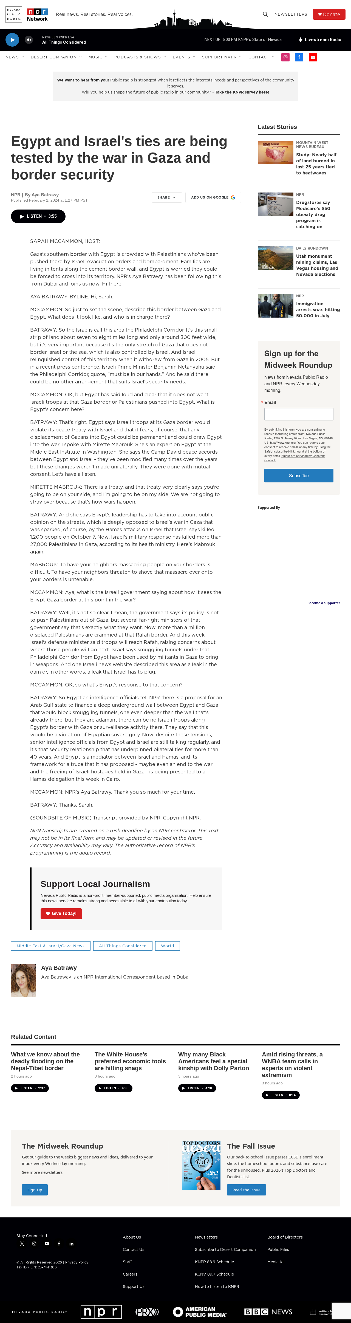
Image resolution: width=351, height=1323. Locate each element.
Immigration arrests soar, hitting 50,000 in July (318, 310)
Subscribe (299, 475)
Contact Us (133, 1250)
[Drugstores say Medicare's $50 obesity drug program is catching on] (275, 204)
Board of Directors (285, 1237)
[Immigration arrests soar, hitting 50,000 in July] (275, 306)
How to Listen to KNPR (217, 1287)
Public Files (278, 1250)
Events (181, 57)
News (12, 57)
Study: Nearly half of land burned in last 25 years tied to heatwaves (316, 164)
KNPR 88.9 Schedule (214, 1262)
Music (96, 57)
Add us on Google (209, 197)
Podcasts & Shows (137, 57)
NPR (300, 194)
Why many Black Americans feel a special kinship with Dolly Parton (213, 1061)
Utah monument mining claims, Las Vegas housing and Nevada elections (317, 265)
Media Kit (276, 1262)
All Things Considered (123, 946)
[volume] (28, 40)
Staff (127, 1262)
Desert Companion (54, 57)
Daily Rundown (312, 248)
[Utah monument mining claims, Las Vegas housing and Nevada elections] (275, 258)
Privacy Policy (76, 1262)
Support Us (134, 1287)
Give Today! (64, 913)
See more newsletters (42, 1172)
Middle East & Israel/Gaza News (51, 946)
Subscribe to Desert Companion (225, 1250)
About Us (132, 1237)
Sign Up (34, 1189)
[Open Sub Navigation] (23, 57)
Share (163, 197)
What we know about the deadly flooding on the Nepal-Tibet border (45, 1061)
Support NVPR (219, 57)
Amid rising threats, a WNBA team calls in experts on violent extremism (292, 1064)
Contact (259, 57)
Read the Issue (247, 1189)
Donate (331, 14)
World (167, 946)
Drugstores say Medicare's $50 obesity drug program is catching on (313, 214)
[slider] (37, 40)
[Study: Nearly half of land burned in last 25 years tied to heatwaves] (275, 152)
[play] (12, 40)
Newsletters (290, 14)
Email (270, 402)
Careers (130, 1274)
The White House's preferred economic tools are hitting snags (130, 1061)
